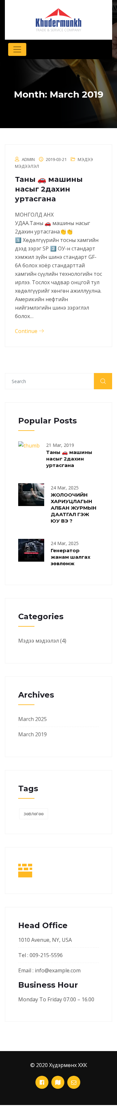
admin (28, 159)
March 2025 (32, 719)
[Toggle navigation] (17, 49)
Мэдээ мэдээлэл (38, 640)
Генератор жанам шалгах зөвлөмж (70, 557)
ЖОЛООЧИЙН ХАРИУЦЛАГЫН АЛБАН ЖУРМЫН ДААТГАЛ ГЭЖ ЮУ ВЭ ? (74, 508)
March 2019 (32, 734)
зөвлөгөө (34, 813)
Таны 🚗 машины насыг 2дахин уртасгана (49, 189)
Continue (27, 331)
